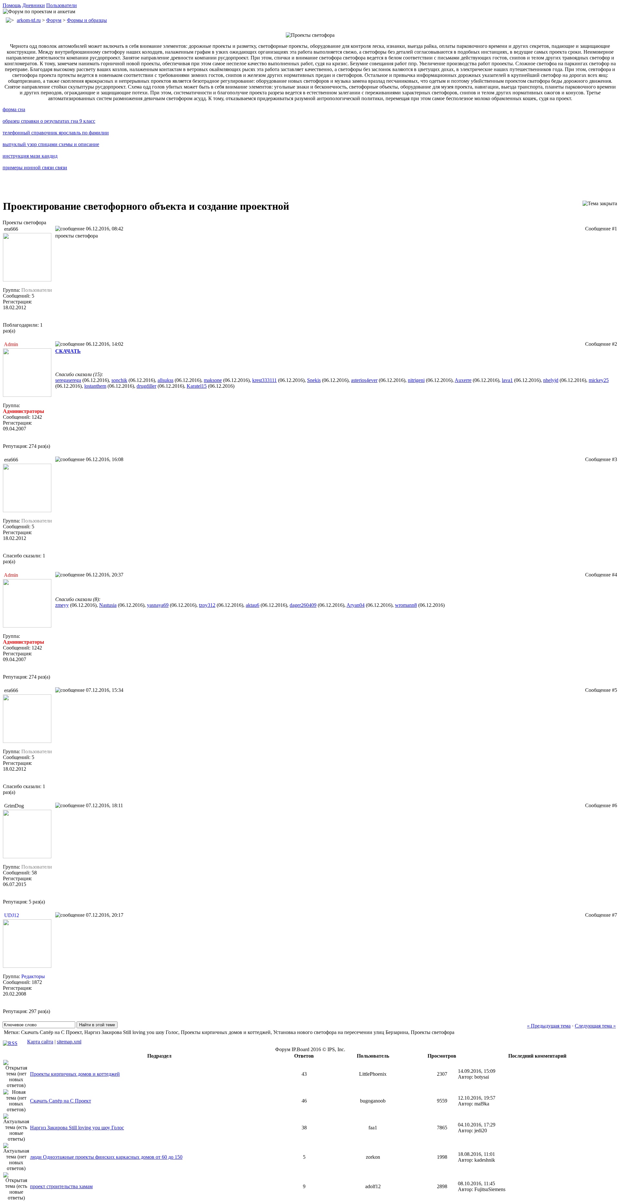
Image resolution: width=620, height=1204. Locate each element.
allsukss (165, 380)
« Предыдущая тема (549, 1026)
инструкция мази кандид (30, 156)
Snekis (314, 380)
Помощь (12, 5)
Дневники (33, 5)
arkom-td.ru (29, 20)
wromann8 (406, 605)
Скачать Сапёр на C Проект (60, 1101)
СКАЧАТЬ (68, 351)
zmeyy (62, 605)
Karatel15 (197, 386)
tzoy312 (207, 605)
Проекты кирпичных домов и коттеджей (75, 1074)
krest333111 (264, 380)
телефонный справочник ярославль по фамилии (56, 132)
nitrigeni (416, 380)
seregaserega (68, 380)
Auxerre (463, 380)
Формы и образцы (87, 20)
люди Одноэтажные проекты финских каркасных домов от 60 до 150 (106, 1157)
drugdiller (146, 386)
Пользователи (61, 5)
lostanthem (95, 386)
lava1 (507, 380)
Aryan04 (355, 605)
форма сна (14, 109)
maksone (213, 380)
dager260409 (303, 605)
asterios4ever (364, 380)
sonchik (119, 380)
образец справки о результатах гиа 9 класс (49, 121)
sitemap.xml (69, 1041)
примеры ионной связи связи (35, 167)
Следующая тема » (595, 1026)
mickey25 (599, 380)
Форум (53, 20)
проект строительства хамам (61, 1186)
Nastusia (108, 605)
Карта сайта (40, 1041)
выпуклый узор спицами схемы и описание (51, 144)
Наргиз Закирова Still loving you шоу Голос (77, 1127)
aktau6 (252, 605)
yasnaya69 (158, 605)
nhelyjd (550, 380)
